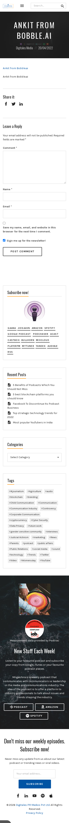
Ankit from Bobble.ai (15, 68)
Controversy (49, 508)
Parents (15, 543)
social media (40, 548)
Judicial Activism (20, 537)
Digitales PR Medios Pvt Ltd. (33, 805)
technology (17, 554)
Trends (32, 554)
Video (14, 560)
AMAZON (52, 707)
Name (7, 189)
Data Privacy (17, 525)
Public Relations (19, 548)
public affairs (46, 543)
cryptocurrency (19, 520)
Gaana (12, 328)
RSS (10, 352)
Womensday (29, 560)
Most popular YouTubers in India (33, 422)
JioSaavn (24, 328)
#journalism (17, 491)
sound (56, 548)
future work (35, 525)
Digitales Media (24, 47)
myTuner (28, 346)
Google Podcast (19, 334)
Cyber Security (40, 520)
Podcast (21, 707)
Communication (48, 502)
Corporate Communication (25, 514)
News (54, 537)
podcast (28, 543)
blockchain (17, 497)
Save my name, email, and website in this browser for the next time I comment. (29, 229)
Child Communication (22, 502)
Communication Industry (24, 508)
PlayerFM (14, 346)
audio (50, 491)
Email (7, 206)
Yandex (41, 346)
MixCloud (42, 340)
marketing (39, 537)
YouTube (45, 560)
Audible (53, 346)
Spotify (49, 328)
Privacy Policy (34, 813)
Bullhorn (27, 340)
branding (33, 497)
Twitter (45, 554)
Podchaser (40, 334)
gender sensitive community (26, 531)
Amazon (37, 328)
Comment (10, 148)
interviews (52, 531)
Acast (54, 334)
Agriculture (35, 491)
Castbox (14, 340)
